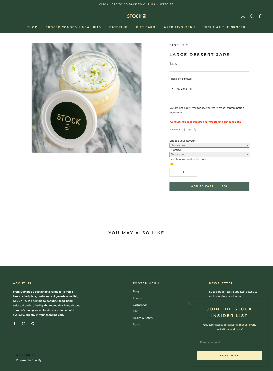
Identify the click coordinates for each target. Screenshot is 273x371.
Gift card (145, 27)
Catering (118, 27)
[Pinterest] (195, 129)
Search (137, 324)
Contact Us (140, 305)
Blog (136, 291)
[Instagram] (23, 323)
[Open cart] (261, 16)
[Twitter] (189, 129)
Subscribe (229, 355)
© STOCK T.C (26, 354)
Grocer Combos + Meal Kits (73, 27)
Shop (32, 27)
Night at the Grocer (225, 27)
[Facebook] (184, 129)
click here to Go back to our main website (136, 4)
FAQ (135, 311)
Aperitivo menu (179, 27)
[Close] (226, 303)
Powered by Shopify (28, 360)
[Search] (252, 16)
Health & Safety (143, 318)
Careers (137, 298)
